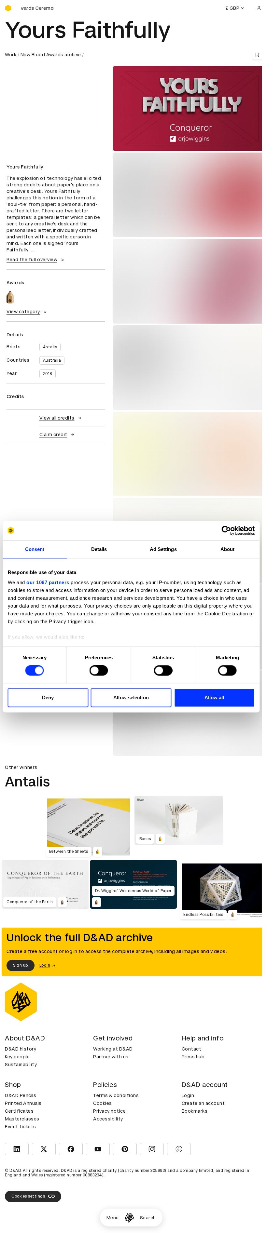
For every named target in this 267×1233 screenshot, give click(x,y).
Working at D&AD (113, 1049)
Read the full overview (32, 259)
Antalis (50, 347)
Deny (48, 697)
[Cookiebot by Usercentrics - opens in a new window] (226, 530)
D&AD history (20, 1049)
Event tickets (20, 1126)
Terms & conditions (116, 1095)
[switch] (99, 670)
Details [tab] (99, 549)
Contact (192, 1049)
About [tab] (227, 549)
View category (23, 311)
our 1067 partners (47, 582)
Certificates (19, 1111)
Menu (112, 1217)
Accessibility (108, 1118)
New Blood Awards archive (51, 54)
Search (148, 1217)
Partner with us (111, 1056)
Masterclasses (22, 1118)
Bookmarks (195, 1111)
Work (10, 54)
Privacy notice (109, 1111)
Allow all (214, 697)
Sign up (20, 965)
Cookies (102, 1103)
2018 (47, 373)
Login (188, 1095)
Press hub (193, 1056)
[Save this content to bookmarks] (257, 55)
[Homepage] (129, 1217)
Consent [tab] (35, 549)
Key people (17, 1056)
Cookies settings (28, 1196)
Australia (52, 360)
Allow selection (131, 697)
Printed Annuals (23, 1103)
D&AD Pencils (20, 1095)
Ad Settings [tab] (163, 549)
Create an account (203, 1103)
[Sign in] (259, 8)
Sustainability (21, 1064)
